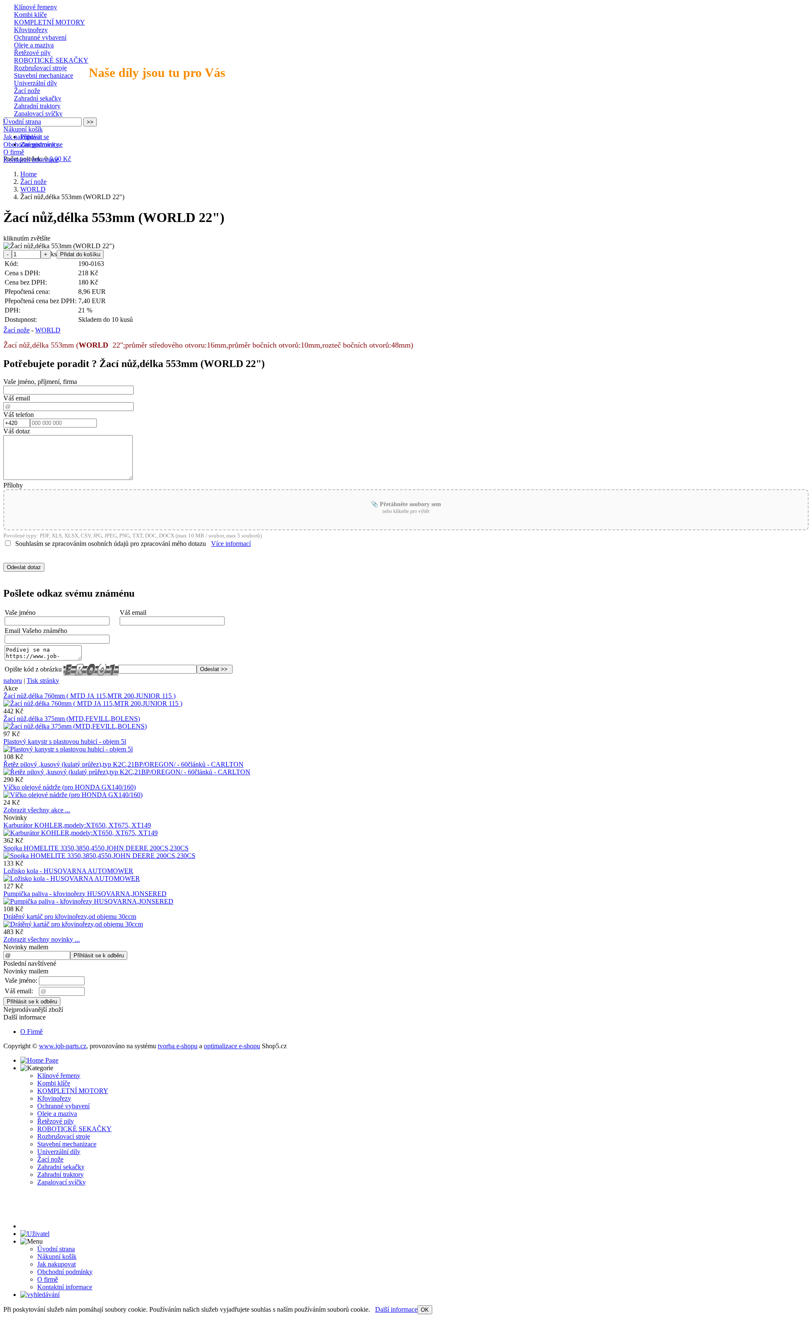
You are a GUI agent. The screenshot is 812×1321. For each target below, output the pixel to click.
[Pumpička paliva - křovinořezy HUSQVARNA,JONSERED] (88, 901)
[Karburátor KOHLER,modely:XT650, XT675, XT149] (80, 832)
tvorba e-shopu (178, 1046)
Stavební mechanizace (43, 75)
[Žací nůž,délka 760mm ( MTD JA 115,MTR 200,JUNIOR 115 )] (92, 703)
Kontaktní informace (30, 159)
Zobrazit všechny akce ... (36, 810)
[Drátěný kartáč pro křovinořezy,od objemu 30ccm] (73, 924)
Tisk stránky (43, 680)
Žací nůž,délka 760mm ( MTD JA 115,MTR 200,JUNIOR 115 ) (89, 695)
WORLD (47, 330)
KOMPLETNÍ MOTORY (49, 22)
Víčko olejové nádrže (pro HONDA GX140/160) (69, 787)
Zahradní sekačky (37, 98)
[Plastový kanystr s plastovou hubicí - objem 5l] (68, 749)
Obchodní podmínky (31, 144)
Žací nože (27, 90)
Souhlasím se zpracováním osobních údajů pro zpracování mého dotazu (110, 543)
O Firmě (31, 1031)
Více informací (231, 543)
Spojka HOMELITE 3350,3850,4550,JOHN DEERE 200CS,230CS (96, 848)
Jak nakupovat (22, 136)
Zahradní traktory (37, 106)
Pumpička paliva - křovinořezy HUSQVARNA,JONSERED (85, 893)
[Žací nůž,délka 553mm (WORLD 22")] (58, 246)
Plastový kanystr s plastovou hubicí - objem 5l (64, 741)
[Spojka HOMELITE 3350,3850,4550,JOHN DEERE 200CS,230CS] (99, 855)
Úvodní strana (22, 121)
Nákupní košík (23, 129)
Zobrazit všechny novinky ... (41, 939)
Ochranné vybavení (40, 37)
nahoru (12, 680)
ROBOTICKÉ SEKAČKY (51, 60)
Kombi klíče (30, 14)
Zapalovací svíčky (38, 113)
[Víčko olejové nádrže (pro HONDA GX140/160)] (73, 794)
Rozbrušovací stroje (40, 67)
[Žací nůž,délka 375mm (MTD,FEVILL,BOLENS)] (75, 726)
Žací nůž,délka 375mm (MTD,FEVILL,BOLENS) (71, 718)
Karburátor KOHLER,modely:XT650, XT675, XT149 (77, 825)
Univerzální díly (35, 83)
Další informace (396, 1309)
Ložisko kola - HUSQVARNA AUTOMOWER (68, 870)
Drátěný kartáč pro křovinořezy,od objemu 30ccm (69, 916)
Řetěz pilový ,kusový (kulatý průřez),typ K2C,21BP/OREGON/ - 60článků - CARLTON (123, 764)
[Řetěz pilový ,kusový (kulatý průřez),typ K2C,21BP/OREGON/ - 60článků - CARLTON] (126, 772)
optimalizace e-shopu (232, 1046)
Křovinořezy (31, 29)
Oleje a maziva (34, 45)
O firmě (13, 152)
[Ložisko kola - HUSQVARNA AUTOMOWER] (71, 878)
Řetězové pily (32, 52)
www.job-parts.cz (62, 1046)
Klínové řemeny (35, 7)
